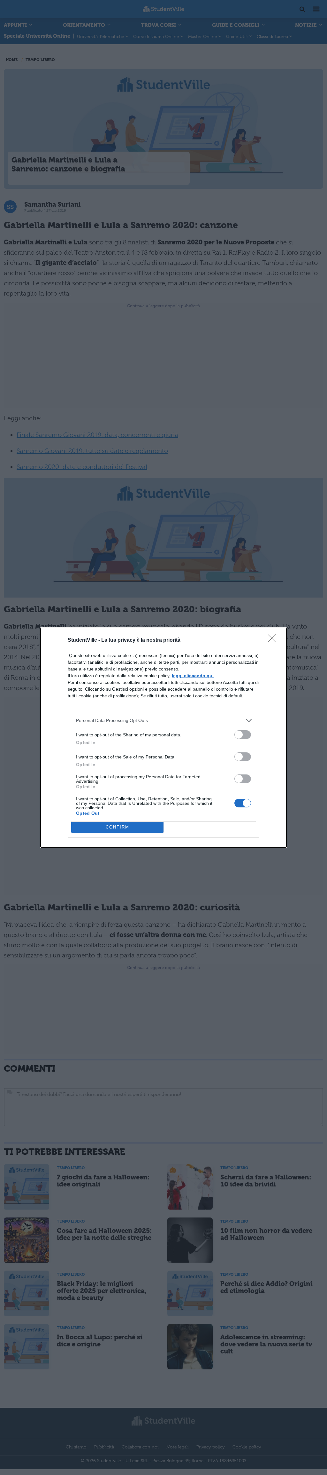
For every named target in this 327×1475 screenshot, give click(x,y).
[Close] (274, 640)
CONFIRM (117, 827)
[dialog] (163, 737)
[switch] (242, 734)
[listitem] (163, 720)
